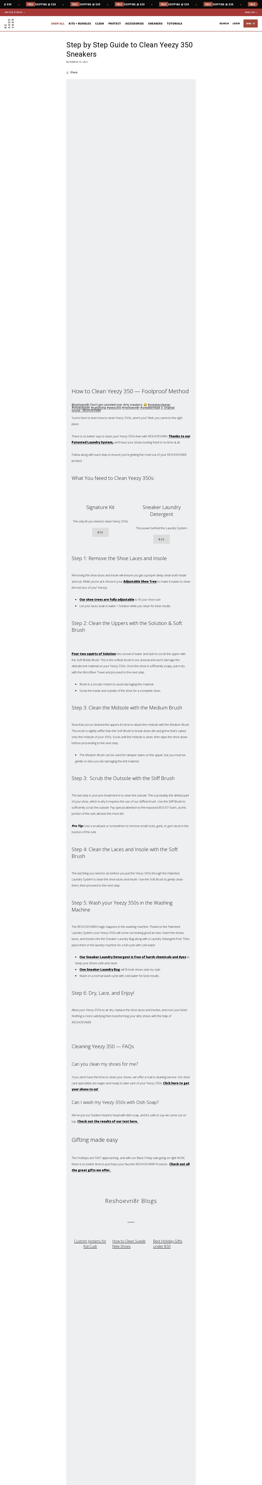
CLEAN (99, 23)
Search (224, 23)
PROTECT (114, 23)
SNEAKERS (155, 23)
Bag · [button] (250, 23)
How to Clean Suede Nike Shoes (128, 1243)
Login (236, 23)
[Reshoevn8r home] (9, 24)
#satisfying (98, 407)
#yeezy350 (114, 407)
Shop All (57, 23)
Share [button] (74, 72)
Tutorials (174, 23)
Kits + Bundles (80, 23)
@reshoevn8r (81, 405)
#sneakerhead (150, 407)
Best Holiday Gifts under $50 (167, 1243)
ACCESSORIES (134, 23)
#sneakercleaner (159, 405)
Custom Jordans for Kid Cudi (90, 1243)
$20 (162, 539)
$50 (100, 532)
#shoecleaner (81, 407)
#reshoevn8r (131, 407)
